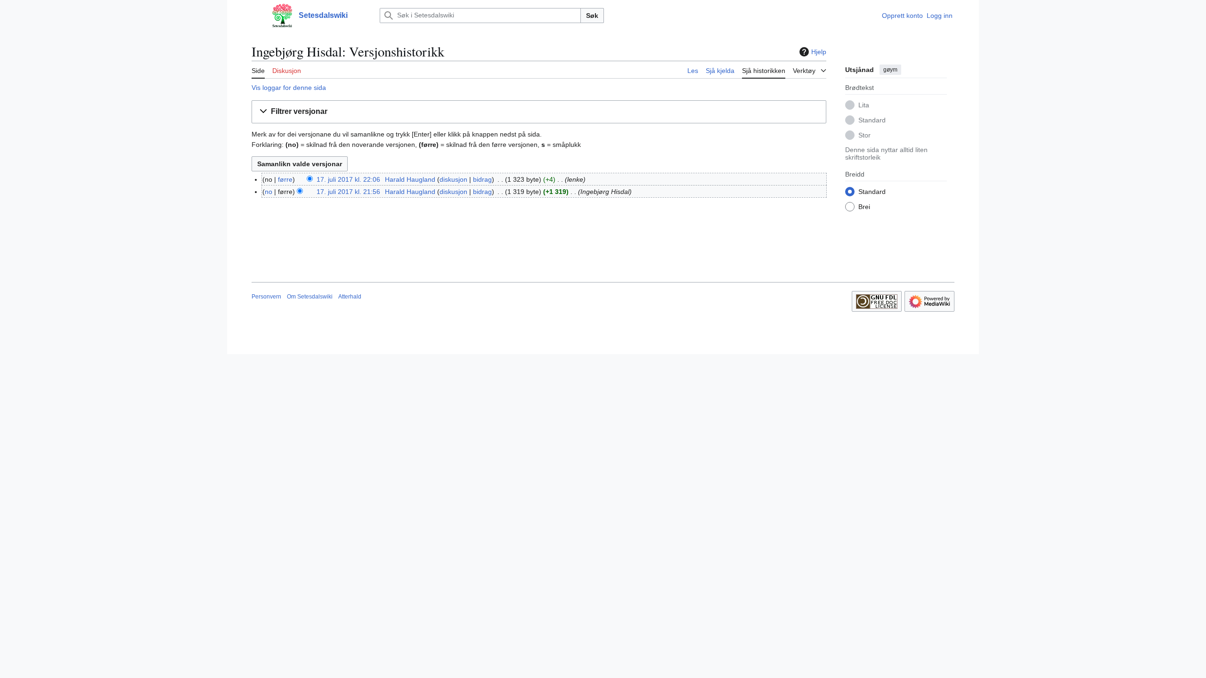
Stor (864, 135)
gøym (890, 69)
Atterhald (349, 296)
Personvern (266, 296)
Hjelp (818, 52)
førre (285, 179)
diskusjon (453, 179)
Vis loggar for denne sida (289, 87)
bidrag (482, 179)
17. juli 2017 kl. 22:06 (348, 179)
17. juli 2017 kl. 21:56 (348, 191)
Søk (592, 15)
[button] (256, 15)
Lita (863, 105)
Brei (864, 206)
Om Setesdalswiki (310, 296)
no (268, 191)
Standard (872, 120)
